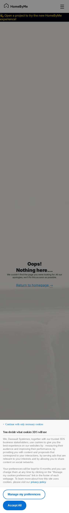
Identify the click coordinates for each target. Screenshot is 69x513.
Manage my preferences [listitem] (24, 494)
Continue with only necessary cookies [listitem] (24, 424)
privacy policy (38, 481)
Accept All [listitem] (15, 505)
